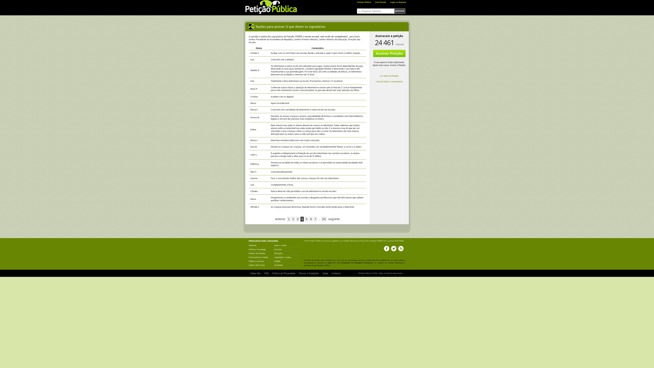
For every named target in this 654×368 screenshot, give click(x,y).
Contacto (336, 273)
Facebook (386, 248)
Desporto (278, 249)
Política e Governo (256, 261)
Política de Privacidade (283, 273)
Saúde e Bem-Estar (257, 265)
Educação (278, 253)
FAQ (266, 273)
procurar (399, 11)
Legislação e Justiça (282, 257)
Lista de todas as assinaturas (389, 81)
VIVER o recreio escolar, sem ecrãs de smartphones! (321, 36)
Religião (277, 261)
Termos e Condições (309, 273)
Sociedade (278, 265)
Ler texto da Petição (389, 76)
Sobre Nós (255, 273)
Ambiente (252, 245)
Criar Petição (380, 2)
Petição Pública (364, 2)
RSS (401, 248)
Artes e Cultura (280, 245)
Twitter (393, 248)
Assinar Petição (389, 53)
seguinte (334, 219)
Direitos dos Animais (257, 253)
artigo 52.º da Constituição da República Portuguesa (350, 263)
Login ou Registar (398, 2)
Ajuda (325, 273)
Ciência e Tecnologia (257, 249)
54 (324, 219)
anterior (280, 219)
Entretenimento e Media (258, 257)
